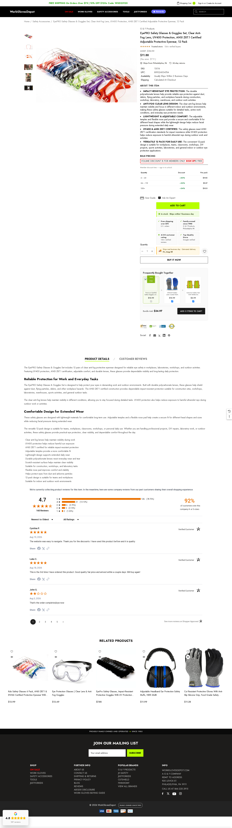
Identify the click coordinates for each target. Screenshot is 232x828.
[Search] (196, 11)
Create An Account (213, 3)
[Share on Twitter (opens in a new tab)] (43, 548)
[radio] (116, 499)
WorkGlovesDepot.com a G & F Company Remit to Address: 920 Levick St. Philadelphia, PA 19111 (175, 777)
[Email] (154, 335)
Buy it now (174, 259)
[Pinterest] (169, 335)
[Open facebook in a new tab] (162, 794)
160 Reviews (45, 510)
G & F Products (147, 28)
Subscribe (135, 753)
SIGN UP (190, 161)
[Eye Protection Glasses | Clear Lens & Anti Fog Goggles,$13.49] (72, 668)
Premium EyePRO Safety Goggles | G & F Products (151, 294)
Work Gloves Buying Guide (89, 792)
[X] (159, 335)
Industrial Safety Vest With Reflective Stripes (193, 294)
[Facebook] (150, 335)
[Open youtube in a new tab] (174, 794)
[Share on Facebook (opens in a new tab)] (39, 548)
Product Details (97, 359)
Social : (143, 335)
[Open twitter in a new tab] (168, 794)
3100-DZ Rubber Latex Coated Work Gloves (172, 294)
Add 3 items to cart (191, 311)
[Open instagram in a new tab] (180, 794)
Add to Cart (178, 205)
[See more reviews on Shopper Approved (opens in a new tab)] (47, 548)
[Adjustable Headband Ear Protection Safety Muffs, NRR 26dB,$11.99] (160, 668)
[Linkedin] (164, 335)
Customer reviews (133, 359)
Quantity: (144, 244)
